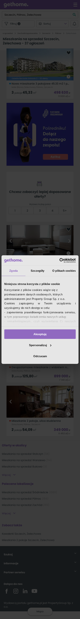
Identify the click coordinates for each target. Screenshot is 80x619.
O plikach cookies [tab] (64, 270)
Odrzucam (40, 356)
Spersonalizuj (38, 345)
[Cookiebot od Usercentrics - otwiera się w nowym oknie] (59, 260)
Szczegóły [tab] (37, 270)
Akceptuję (40, 334)
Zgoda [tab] (13, 270)
